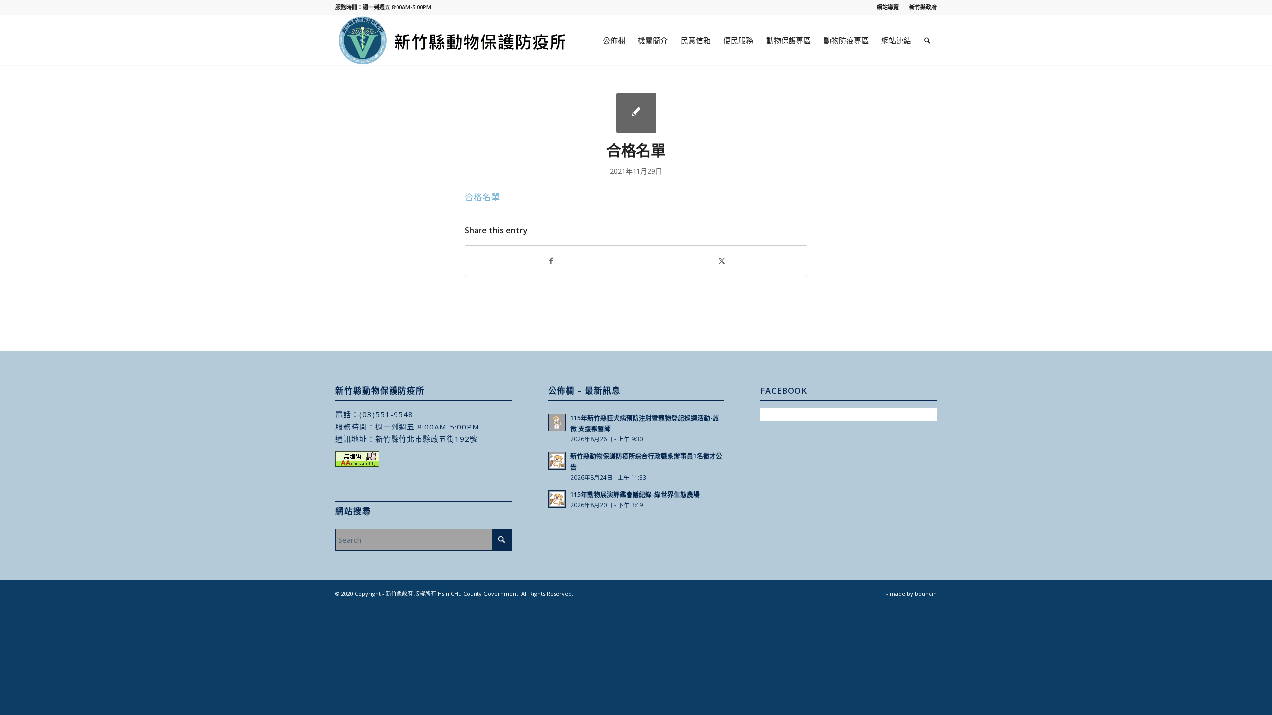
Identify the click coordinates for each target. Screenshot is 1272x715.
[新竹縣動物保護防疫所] (453, 40)
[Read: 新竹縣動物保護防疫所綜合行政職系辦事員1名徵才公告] (557, 461)
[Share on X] (721, 261)
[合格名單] (636, 113)
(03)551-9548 (386, 414)
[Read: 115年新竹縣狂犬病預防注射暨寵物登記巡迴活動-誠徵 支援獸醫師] (557, 422)
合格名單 (482, 197)
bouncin (926, 593)
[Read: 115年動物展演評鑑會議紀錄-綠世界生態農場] (557, 499)
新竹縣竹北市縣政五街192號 (426, 439)
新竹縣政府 (923, 7)
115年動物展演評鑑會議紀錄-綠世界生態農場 (635, 494)
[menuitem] (888, 7)
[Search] (927, 40)
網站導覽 (888, 7)
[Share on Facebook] (550, 261)
